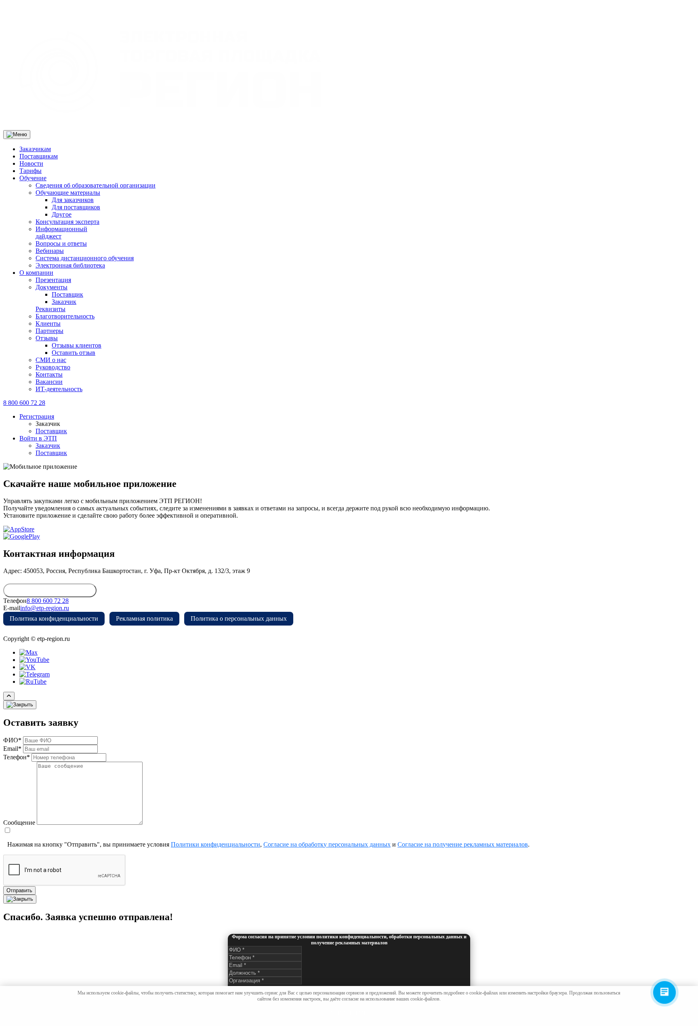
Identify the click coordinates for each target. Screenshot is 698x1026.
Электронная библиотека (70, 265)
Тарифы (30, 170)
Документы (51, 287)
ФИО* (12, 740)
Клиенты (48, 323)
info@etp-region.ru (44, 608)
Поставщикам (38, 156)
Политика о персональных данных (239, 618)
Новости (31, 163)
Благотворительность (65, 316)
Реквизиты (50, 308)
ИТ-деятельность (59, 389)
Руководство (53, 367)
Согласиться (347, 1013)
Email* (12, 748)
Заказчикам (35, 148)
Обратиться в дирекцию (50, 590)
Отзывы (47, 338)
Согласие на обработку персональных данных (327, 844)
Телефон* (16, 757)
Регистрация (36, 416)
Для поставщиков (76, 207)
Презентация (53, 279)
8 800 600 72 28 (24, 402)
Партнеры (49, 330)
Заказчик (64, 301)
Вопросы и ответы (61, 243)
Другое (61, 214)
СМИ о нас (51, 359)
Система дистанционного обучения (85, 258)
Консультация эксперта (67, 221)
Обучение (32, 178)
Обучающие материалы (68, 192)
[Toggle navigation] (16, 134)
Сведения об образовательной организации (96, 185)
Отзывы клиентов (76, 345)
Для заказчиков (73, 199)
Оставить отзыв (73, 352)
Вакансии (49, 381)
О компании (36, 272)
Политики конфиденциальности (215, 844)
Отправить (19, 890)
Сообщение (19, 822)
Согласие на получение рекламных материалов (462, 844)
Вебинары (50, 250)
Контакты (49, 374)
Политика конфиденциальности (54, 618)
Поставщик (67, 294)
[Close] (19, 704)
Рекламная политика (144, 618)
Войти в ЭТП (38, 438)
